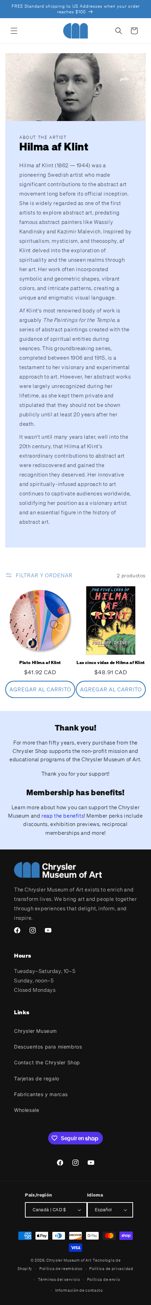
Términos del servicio (59, 1279)
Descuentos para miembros (48, 1047)
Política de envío (103, 1279)
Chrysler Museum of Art (68, 1260)
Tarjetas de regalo (36, 1078)
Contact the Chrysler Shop (47, 1062)
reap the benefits (62, 815)
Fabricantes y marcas (41, 1094)
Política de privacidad (111, 1268)
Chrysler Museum (35, 1031)
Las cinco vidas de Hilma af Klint (111, 662)
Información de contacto (79, 1290)
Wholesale (26, 1110)
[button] (14, 30)
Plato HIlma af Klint (40, 662)
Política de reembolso (61, 1268)
